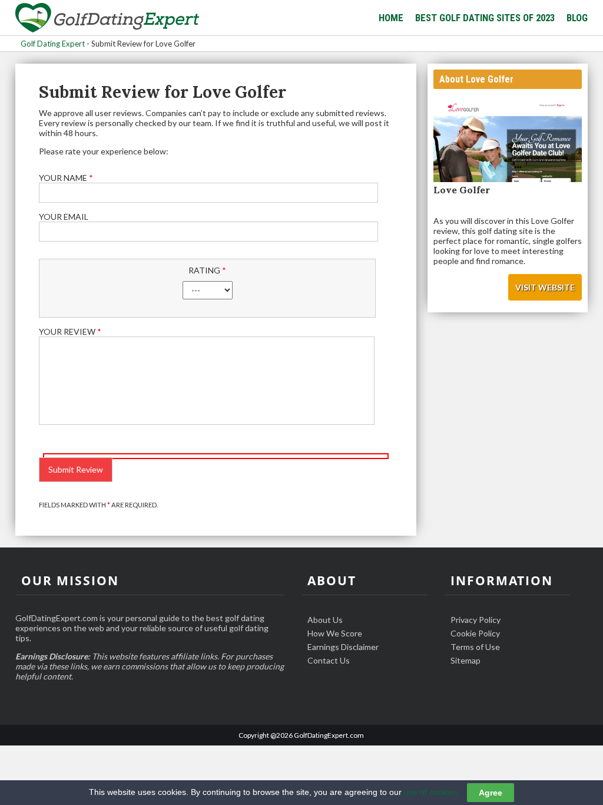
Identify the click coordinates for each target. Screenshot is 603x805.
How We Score (334, 633)
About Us (325, 620)
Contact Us (328, 660)
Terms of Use (475, 647)
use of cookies (431, 792)
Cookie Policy (475, 633)
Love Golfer (461, 190)
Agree (490, 792)
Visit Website (545, 287)
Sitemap (465, 660)
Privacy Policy (475, 620)
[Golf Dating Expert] (107, 18)
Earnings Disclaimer (343, 647)
